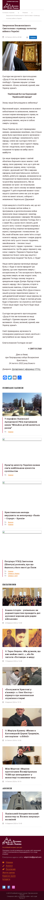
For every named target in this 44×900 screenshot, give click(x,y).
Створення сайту (12, 896)
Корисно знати (9, 875)
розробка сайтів (24, 896)
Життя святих (8, 872)
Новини (33, 37)
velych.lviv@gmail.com (32, 857)
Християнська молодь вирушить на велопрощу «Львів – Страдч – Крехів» (22, 515)
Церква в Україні (13, 573)
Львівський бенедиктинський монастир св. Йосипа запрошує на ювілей (22, 816)
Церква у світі (13, 576)
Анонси (10, 522)
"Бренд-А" (22, 898)
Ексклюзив (11, 869)
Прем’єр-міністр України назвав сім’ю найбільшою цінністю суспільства (22, 468)
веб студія (34, 896)
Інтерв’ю (6, 879)
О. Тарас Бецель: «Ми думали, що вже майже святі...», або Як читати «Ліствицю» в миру (23, 654)
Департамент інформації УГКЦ (26, 369)
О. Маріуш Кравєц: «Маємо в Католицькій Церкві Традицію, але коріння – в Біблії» (22, 733)
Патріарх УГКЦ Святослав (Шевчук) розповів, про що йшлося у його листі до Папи (20, 564)
